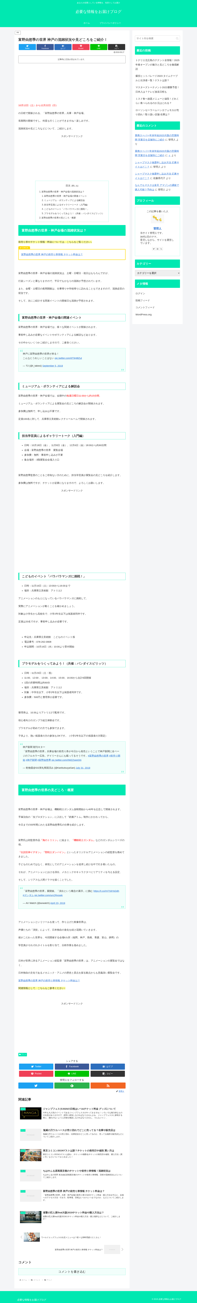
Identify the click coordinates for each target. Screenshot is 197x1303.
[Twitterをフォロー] (35, 1086)
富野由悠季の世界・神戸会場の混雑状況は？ (63, 191)
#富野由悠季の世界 (98, 755)
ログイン (140, 293)
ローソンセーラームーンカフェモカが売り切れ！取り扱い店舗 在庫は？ (157, 112)
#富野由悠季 (44, 760)
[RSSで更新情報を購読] (108, 1086)
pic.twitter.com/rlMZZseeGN (66, 760)
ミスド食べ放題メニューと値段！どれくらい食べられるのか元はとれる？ (157, 100)
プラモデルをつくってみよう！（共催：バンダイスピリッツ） (74, 213)
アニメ (23, 1054)
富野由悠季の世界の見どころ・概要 (59, 217)
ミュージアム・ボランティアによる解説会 (64, 200)
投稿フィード (142, 300)
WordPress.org (143, 314)
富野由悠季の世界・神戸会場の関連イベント (65, 196)
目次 (68, 185)
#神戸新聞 (31, 760)
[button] (116, 47)
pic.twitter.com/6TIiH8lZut (68, 358)
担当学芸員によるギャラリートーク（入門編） (66, 204)
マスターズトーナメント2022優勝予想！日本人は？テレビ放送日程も (157, 89)
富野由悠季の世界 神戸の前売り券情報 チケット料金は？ (52, 254)
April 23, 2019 (57, 903)
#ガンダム (28, 895)
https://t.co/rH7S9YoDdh (106, 891)
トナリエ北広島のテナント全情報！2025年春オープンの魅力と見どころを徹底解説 (157, 64)
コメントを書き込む (72, 1271)
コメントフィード (145, 307)
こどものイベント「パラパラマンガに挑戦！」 (66, 209)
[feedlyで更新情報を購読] (71, 1086)
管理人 (157, 228)
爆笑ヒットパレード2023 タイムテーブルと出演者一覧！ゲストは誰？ (156, 78)
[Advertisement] (72, 84)
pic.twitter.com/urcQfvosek (48, 895)
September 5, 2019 (52, 365)
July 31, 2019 (83, 768)
